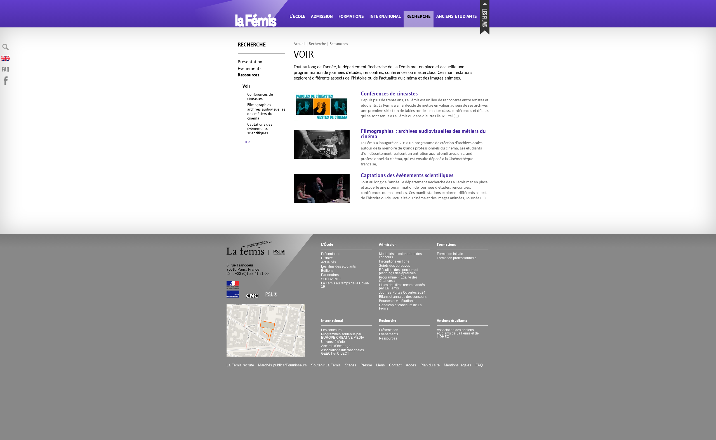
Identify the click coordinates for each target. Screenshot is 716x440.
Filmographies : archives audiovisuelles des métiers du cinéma (266, 111)
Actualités (328, 262)
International (385, 16)
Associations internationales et (342, 351)
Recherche (418, 16)
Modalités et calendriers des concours (400, 255)
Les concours (331, 330)
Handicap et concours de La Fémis (400, 306)
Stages (350, 365)
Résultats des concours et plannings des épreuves (398, 271)
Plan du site (430, 365)
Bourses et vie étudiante (397, 301)
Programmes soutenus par (342, 336)
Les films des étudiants (338, 266)
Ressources (248, 75)
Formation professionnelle (457, 258)
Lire (246, 141)
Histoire (327, 258)
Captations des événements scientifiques (259, 129)
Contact (395, 365)
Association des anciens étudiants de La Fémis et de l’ (458, 333)
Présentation (250, 61)
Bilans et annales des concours (403, 296)
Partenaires (330, 275)
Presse (366, 365)
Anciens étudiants (456, 16)
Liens (380, 365)
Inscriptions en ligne (394, 261)
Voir (246, 86)
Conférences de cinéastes (260, 96)
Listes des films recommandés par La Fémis (402, 286)
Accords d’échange (335, 346)
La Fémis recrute (240, 365)
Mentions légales (457, 365)
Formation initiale (450, 254)
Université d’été (333, 341)
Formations (351, 16)
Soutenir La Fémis (326, 365)
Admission (322, 16)
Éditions (327, 270)
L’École (297, 16)
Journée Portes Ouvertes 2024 (402, 292)
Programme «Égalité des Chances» (398, 279)
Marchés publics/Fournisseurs (282, 365)
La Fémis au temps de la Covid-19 (345, 285)
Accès (411, 365)
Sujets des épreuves (394, 265)
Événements (250, 68)
